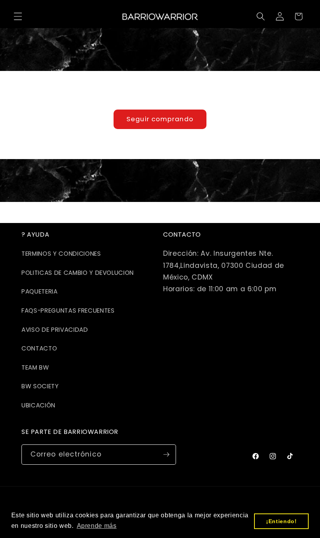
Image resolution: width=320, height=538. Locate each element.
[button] (18, 16)
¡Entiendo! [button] (281, 521)
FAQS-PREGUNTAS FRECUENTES (68, 310)
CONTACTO (39, 348)
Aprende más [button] (97, 525)
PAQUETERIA (39, 291)
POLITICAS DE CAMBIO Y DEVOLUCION (77, 273)
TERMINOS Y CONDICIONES (61, 254)
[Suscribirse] (166, 454)
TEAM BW (35, 367)
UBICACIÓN (38, 405)
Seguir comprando (160, 119)
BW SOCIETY (40, 386)
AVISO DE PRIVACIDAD (54, 330)
